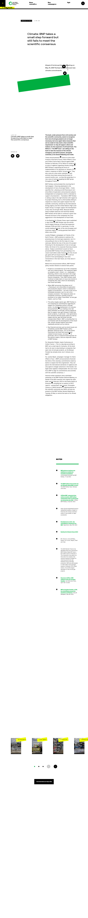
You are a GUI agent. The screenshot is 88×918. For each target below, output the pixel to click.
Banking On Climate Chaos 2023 (69, 532)
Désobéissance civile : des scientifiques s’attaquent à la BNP (68, 523)
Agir (68, 2)
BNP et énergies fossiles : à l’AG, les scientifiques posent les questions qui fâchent (69, 591)
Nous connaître (33, 3)
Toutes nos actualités (44, 781)
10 (62, 386)
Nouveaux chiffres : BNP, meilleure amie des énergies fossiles (68, 579)
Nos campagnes (52, 3)
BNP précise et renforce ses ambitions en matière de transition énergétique (68, 472)
